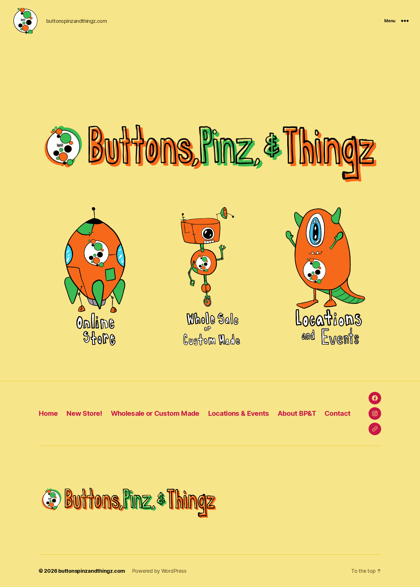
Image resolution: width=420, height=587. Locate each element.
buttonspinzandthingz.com (91, 571)
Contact (337, 413)
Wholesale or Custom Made (155, 413)
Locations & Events (238, 413)
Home (48, 413)
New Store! (84, 413)
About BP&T (297, 413)
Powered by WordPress (159, 571)
